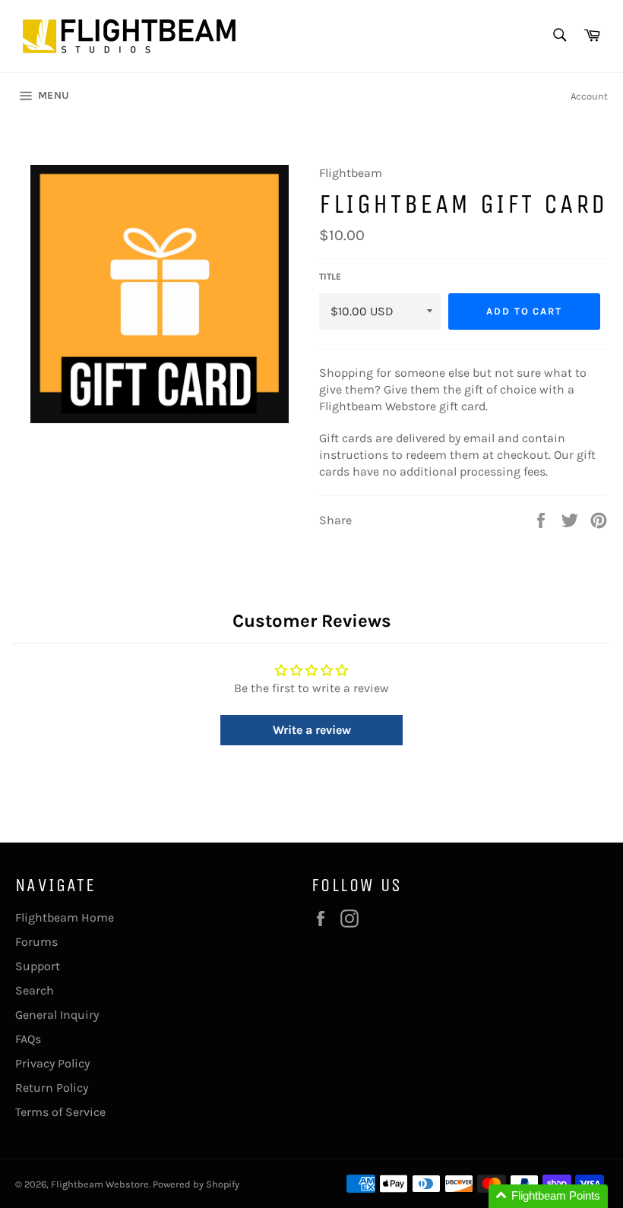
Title (330, 276)
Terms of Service (60, 1112)
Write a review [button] (312, 730)
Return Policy (51, 1087)
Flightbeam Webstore (100, 1184)
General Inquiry (57, 1014)
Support (37, 966)
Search (34, 990)
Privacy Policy (52, 1063)
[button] (548, 1196)
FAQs (28, 1039)
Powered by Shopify (196, 1184)
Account (589, 96)
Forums (36, 941)
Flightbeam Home (64, 917)
